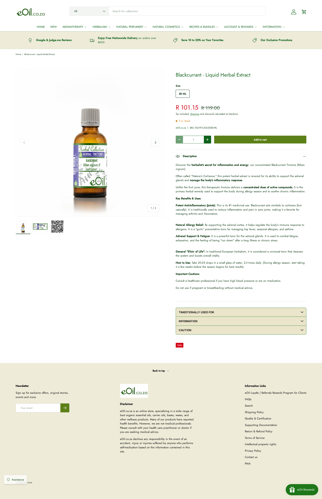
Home (18, 54)
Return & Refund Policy (258, 431)
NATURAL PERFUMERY (129, 27)
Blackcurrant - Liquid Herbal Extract (39, 54)
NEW (53, 27)
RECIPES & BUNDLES (202, 27)
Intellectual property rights (260, 444)
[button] (304, 12)
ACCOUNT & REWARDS (238, 27)
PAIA (248, 464)
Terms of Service (255, 438)
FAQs (248, 399)
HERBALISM (100, 27)
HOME (41, 27)
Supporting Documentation (261, 425)
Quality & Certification (258, 418)
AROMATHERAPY (72, 27)
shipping (194, 114)
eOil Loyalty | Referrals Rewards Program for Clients (275, 393)
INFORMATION (272, 27)
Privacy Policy (253, 451)
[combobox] (168, 11)
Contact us (251, 457)
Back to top (159, 370)
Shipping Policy (254, 412)
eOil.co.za (181, 128)
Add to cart (260, 139)
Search (249, 406)
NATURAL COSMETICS (166, 27)
